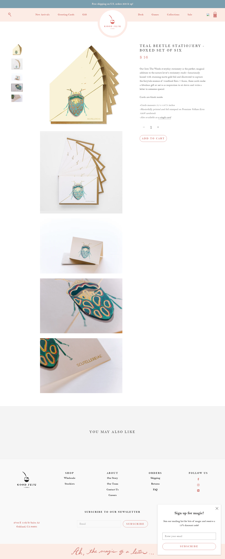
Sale (190, 14)
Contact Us (113, 489)
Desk (140, 14)
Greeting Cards (66, 14)
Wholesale (69, 478)
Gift (84, 14)
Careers (113, 495)
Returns (155, 483)
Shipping (155, 478)
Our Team (112, 483)
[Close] (216, 508)
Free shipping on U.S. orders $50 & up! (112, 3)
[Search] (9, 15)
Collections (173, 14)
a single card (164, 117)
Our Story (112, 478)
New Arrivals (42, 14)
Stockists (70, 483)
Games (155, 14)
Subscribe (189, 546)
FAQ (155, 489)
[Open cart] (215, 14)
